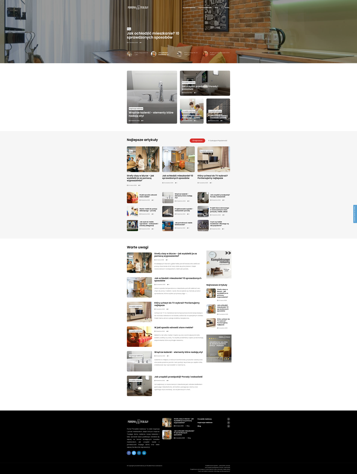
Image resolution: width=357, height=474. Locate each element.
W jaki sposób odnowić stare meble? (148, 196)
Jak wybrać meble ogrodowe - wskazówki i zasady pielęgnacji (148, 224)
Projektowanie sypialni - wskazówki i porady (184, 210)
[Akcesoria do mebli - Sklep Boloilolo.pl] (218, 348)
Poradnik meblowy (189, 7)
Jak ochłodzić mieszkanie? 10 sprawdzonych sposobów (177, 177)
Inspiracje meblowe (205, 7)
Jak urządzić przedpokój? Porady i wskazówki (220, 196)
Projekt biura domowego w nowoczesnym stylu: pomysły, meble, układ (219, 210)
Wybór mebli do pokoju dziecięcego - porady (148, 210)
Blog (216, 7)
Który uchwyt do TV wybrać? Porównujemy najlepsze (165, 35)
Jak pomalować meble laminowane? (183, 224)
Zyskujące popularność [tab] (218, 141)
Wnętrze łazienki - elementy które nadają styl (183, 196)
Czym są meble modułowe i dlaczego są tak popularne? (219, 224)
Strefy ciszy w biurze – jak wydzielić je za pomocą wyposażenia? (140, 178)
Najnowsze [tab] (198, 141)
